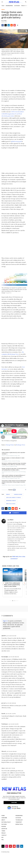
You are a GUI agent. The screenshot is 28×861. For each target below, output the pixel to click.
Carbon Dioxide (18, 494)
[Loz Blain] (3, 521)
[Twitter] (5, 25)
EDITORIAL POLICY (6, 822)
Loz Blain (10, 520)
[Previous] (3, 583)
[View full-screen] (26, 31)
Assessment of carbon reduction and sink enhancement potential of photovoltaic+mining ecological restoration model (14, 482)
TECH (2, 5)
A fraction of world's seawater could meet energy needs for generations (13, 585)
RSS (2, 837)
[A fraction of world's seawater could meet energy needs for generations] (14, 574)
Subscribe (14, 802)
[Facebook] (2, 25)
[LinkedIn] (8, 25)
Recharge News (20, 445)
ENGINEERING (9, 5)
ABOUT (3, 820)
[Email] (17, 25)
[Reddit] (11, 25)
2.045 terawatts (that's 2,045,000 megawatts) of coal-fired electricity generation (12, 114)
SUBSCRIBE (4, 817)
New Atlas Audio (10, 503)
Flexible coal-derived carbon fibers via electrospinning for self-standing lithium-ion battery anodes (14, 469)
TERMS (3, 831)
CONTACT (4, 835)
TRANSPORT (24, 5)
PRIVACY (3, 833)
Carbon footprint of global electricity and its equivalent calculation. (13, 453)
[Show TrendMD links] (25, 489)
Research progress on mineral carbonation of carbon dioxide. (13, 458)
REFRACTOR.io (19, 824)
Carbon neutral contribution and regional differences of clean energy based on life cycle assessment (13, 476)
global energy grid (16, 141)
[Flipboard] (14, 25)
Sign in (5, 621)
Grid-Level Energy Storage (13, 497)
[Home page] (14, 2)
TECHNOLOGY (19, 820)
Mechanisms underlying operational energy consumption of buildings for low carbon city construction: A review (14, 464)
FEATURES (4, 824)
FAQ (2, 839)
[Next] (24, 583)
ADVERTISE (4, 828)
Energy (3, 9)
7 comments (15, 512)
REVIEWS (3, 826)
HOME (3, 815)
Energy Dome (10, 445)
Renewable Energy (11, 500)
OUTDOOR (17, 5)
